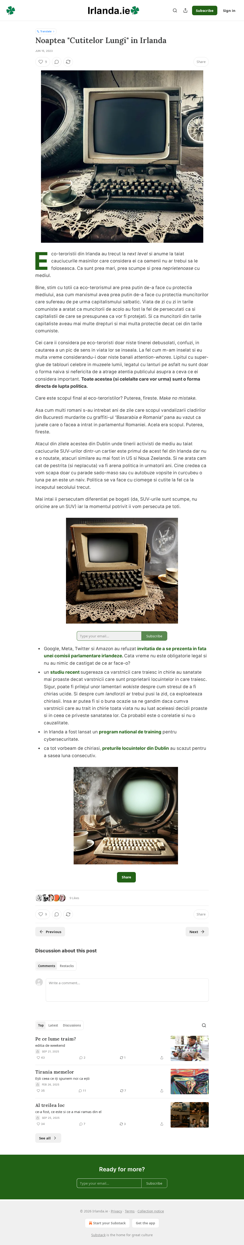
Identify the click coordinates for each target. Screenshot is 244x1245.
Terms (130, 1211)
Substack (98, 1235)
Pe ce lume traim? (55, 1039)
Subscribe (205, 10)
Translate (45, 31)
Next (193, 931)
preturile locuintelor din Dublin (135, 748)
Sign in (229, 10)
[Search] (175, 10)
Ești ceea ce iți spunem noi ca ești (62, 1078)
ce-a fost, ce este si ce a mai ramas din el (68, 1111)
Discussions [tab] (72, 1025)
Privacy (116, 1211)
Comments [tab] (46, 966)
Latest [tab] (53, 1025)
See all (45, 1138)
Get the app (145, 1223)
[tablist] (55, 966)
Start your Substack (109, 1223)
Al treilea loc (50, 1105)
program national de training (130, 732)
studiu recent (65, 672)
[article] (122, 1048)
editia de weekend (50, 1045)
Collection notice (150, 1211)
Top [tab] (41, 1025)
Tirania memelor (54, 1072)
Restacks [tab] (67, 966)
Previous (53, 931)
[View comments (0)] (56, 62)
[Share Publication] (185, 10)
